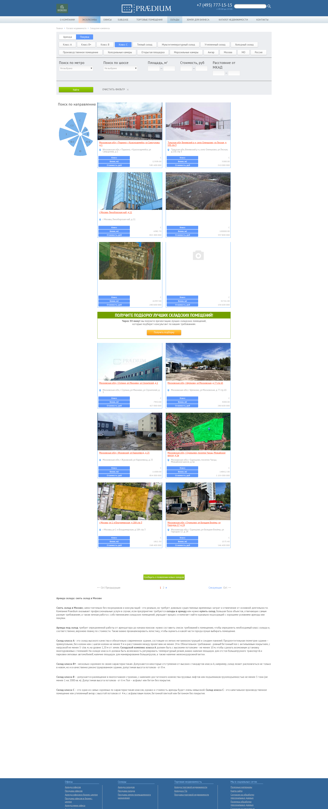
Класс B (105, 44)
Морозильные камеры (186, 52)
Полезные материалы (241, 787)
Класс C (123, 44)
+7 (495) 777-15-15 (214, 5)
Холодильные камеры (120, 52)
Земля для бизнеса (198, 19)
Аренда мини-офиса (75, 805)
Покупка (84, 36)
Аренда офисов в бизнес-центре (81, 794)
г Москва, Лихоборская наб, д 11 (115, 212)
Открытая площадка (153, 52)
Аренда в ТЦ (180, 791)
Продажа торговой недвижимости (191, 794)
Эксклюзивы (89, 19)
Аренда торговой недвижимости (190, 787)
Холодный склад (244, 44)
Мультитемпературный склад (178, 44)
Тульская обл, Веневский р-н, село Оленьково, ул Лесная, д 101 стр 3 (197, 144)
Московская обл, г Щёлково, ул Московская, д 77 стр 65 (195, 383)
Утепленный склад (215, 44)
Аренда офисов (73, 787)
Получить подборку (164, 332)
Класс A (67, 44)
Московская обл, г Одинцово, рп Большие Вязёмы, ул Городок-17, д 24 (194, 524)
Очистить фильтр (113, 89)
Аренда (67, 36)
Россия (258, 52)
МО (243, 52)
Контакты (262, 19)
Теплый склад (144, 44)
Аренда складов (126, 787)
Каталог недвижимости (233, 19)
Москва (228, 52)
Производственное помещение (80, 52)
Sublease (123, 19)
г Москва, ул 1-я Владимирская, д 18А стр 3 (120, 522)
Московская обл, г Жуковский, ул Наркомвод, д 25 (124, 452)
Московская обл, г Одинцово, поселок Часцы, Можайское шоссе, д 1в (197, 454)
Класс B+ (86, 44)
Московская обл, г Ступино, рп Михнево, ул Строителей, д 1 (128, 383)
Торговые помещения (149, 19)
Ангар (211, 52)
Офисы (107, 19)
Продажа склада (126, 791)
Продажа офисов (74, 791)
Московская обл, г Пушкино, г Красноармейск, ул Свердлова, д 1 (129, 144)
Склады (174, 19)
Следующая (215, 587)
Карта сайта (236, 791)
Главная (59, 28)
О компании (67, 19)
